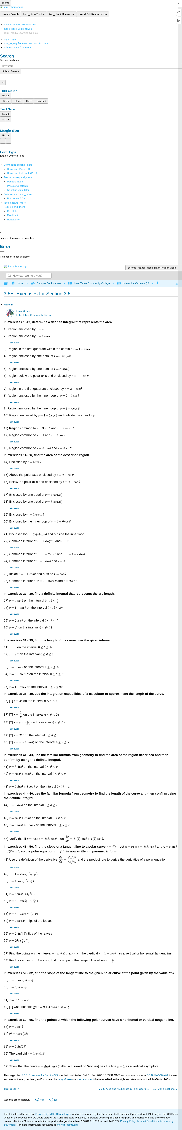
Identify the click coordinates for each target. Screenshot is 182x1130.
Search (9, 276)
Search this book (9, 60)
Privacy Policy (127, 1121)
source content (85, 1079)
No (55, 1099)
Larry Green (23, 311)
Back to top (10, 1088)
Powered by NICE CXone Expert (53, 1114)
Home (20, 283)
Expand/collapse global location (176, 282)
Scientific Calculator (18, 189)
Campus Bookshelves (48, 283)
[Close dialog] (2, 251)
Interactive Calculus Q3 (136, 283)
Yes (42, 1099)
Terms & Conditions (148, 1121)
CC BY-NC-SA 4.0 (157, 1075)
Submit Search (10, 71)
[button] (12, 215)
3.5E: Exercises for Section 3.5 (40, 1075)
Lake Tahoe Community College (92, 283)
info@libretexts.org (67, 1124)
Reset (5, 95)
